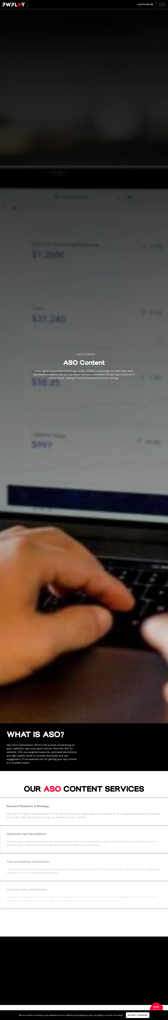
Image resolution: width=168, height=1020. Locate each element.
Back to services (86, 354)
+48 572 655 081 (145, 4)
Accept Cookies (138, 1015)
